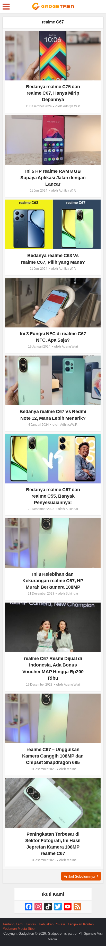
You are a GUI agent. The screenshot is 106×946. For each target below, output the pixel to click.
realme (72, 769)
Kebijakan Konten (80, 924)
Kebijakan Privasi (52, 924)
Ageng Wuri (70, 346)
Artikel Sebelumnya (79, 876)
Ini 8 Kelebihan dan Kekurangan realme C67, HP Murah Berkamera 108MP (52, 581)
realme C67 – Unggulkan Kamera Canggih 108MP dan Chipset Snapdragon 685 (53, 756)
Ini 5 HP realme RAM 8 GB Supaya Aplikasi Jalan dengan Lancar (53, 178)
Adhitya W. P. (71, 106)
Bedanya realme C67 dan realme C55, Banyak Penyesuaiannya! (53, 496)
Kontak (31, 924)
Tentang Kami (13, 924)
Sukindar (72, 509)
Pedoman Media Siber (19, 929)
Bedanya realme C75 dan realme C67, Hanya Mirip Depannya (53, 93)
